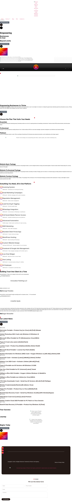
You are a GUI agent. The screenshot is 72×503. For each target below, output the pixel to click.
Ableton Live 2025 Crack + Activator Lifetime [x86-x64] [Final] (19, 361)
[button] (36, 67)
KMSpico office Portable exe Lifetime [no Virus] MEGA (17, 377)
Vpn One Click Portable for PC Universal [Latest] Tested (18, 369)
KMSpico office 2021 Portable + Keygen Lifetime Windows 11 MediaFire (23, 373)
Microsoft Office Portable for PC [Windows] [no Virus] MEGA (19, 338)
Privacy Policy (61, 462)
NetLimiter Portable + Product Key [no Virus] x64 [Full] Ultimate (20, 330)
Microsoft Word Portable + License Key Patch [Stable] (17, 350)
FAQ (17, 18)
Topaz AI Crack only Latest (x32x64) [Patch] (14, 342)
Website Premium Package (9, 176)
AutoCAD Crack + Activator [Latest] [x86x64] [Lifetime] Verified (20, 357)
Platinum (3, 133)
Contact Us (22, 18)
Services (7, 18)
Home (2, 18)
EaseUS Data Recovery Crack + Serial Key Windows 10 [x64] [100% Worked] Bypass (27, 393)
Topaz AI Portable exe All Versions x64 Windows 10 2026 (18, 365)
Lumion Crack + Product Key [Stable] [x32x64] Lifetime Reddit (20, 346)
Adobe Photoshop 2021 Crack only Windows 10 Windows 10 (19, 334)
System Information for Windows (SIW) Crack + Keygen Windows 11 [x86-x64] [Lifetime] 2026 (30, 353)
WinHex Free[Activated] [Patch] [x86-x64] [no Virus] (16, 385)
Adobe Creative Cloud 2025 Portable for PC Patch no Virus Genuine (21, 400)
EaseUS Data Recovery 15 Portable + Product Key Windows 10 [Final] (22, 404)
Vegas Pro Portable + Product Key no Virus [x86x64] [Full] (18, 389)
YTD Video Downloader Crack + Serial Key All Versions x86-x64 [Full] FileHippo (25, 381)
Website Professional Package (10, 170)
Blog (13, 18)
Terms (56, 462)
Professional (4, 128)
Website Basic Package (8, 164)
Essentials (3, 122)
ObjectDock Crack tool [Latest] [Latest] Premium (15, 396)
